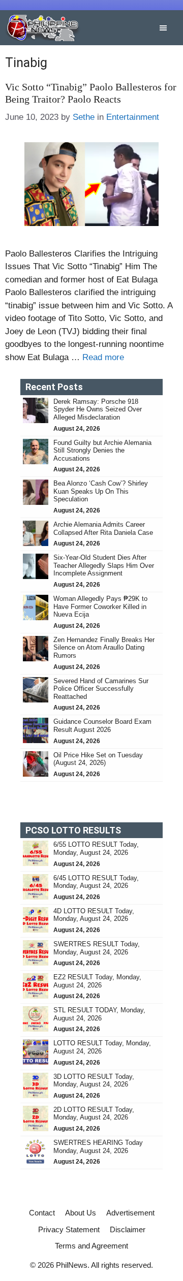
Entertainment (132, 117)
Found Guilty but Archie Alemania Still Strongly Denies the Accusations (102, 450)
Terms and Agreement (91, 1245)
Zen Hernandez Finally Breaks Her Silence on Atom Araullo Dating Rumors (104, 647)
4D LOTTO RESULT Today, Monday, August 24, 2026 (93, 915)
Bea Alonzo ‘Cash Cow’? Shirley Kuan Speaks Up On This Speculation (100, 491)
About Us (80, 1212)
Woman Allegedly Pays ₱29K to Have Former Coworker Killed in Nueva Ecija (100, 606)
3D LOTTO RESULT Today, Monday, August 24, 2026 (93, 1080)
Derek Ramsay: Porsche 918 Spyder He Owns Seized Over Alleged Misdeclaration (97, 409)
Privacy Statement (69, 1229)
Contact (42, 1212)
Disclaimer (127, 1229)
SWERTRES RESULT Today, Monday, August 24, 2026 (96, 948)
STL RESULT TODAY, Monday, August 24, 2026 (99, 1014)
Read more (103, 357)
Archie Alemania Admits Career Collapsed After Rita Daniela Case (103, 528)
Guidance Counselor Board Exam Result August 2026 (102, 725)
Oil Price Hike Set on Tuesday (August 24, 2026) (98, 759)
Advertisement (130, 1212)
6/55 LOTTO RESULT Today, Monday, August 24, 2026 (96, 848)
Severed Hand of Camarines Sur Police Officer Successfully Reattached (100, 688)
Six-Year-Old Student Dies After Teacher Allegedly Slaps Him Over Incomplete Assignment (103, 565)
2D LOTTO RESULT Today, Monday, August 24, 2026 (93, 1114)
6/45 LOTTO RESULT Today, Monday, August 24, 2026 (96, 882)
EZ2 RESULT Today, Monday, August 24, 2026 (97, 981)
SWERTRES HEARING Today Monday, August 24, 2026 (98, 1147)
